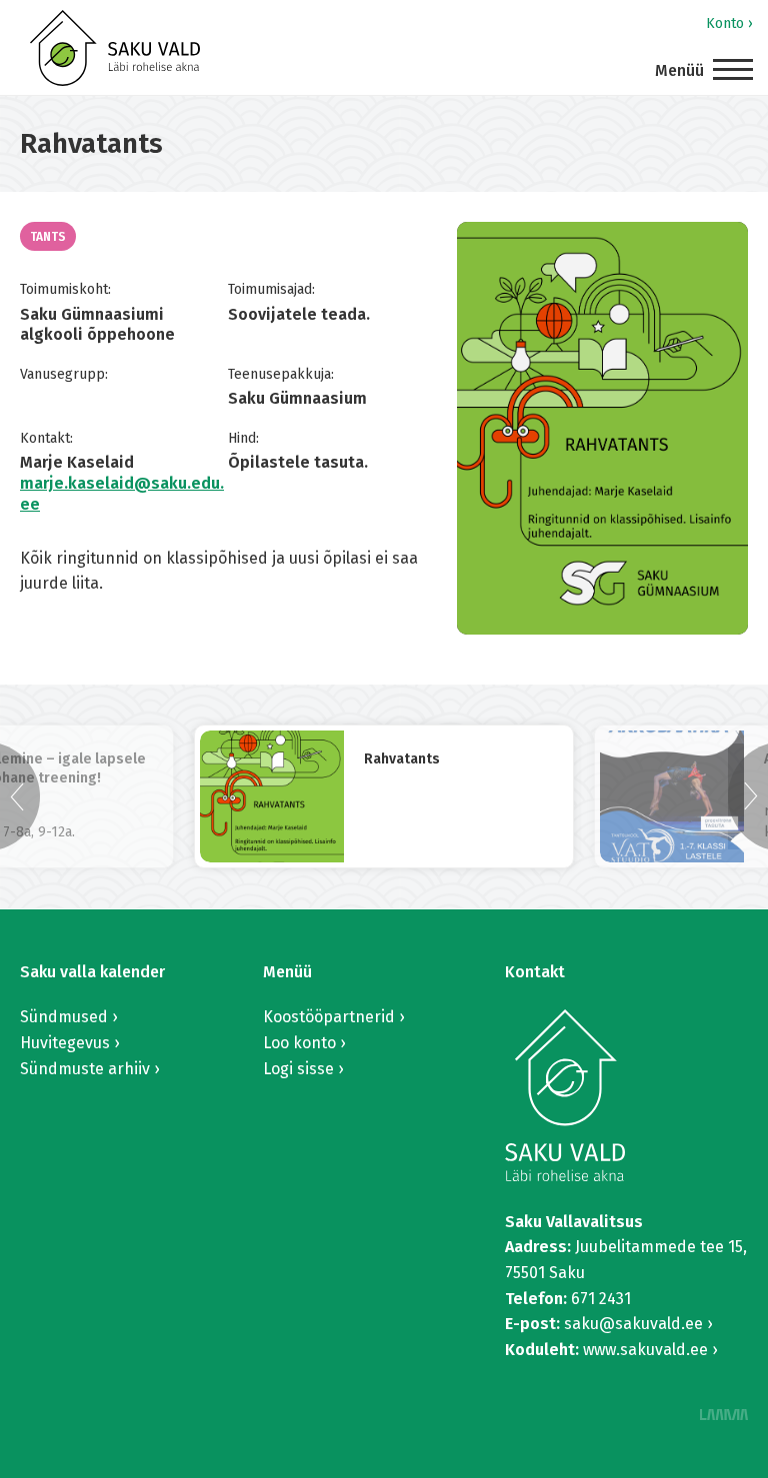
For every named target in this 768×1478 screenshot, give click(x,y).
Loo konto (299, 1042)
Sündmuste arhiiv (85, 1068)
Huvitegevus (65, 1042)
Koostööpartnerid (329, 1016)
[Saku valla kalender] (115, 48)
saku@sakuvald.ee (633, 1323)
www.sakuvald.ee (645, 1349)
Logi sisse (298, 1068)
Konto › (729, 23)
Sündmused (64, 1016)
